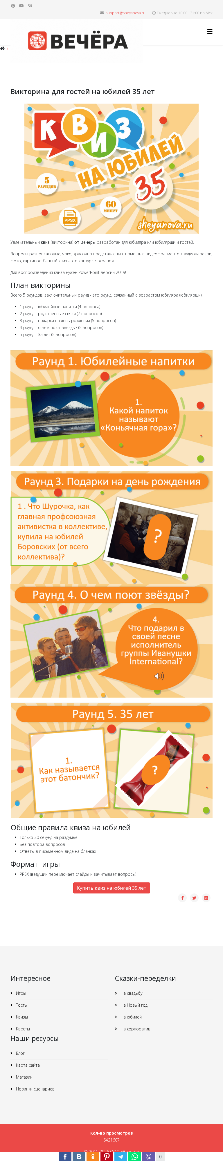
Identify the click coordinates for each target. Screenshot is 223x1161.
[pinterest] (13, 5)
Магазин (24, 1077)
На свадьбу (130, 993)
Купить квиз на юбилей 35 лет (111, 888)
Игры (20, 993)
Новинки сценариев (35, 1089)
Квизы (21, 1017)
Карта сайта (27, 1065)
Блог (20, 1053)
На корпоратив (134, 1029)
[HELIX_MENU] (210, 31)
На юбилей (130, 1017)
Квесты (22, 1029)
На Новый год (133, 1005)
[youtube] (21, 5)
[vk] (30, 5)
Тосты (21, 1005)
